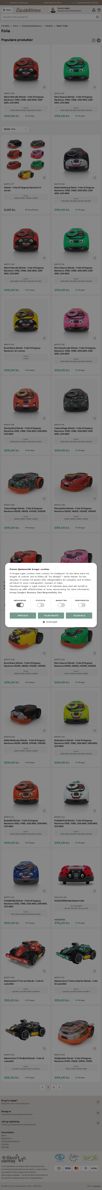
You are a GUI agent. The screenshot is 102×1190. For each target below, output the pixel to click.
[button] (51, 623)
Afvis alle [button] (23, 615)
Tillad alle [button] (79, 615)
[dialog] (51, 595)
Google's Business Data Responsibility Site (39, 592)
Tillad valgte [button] (51, 615)
